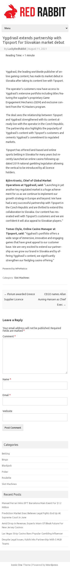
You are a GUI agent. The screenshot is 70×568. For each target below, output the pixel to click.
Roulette (6, 477)
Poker (5, 471)
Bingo (5, 459)
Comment (9, 336)
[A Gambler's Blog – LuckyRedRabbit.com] (35, 18)
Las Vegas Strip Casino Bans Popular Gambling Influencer (32, 533)
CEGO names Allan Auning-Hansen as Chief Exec (52, 299)
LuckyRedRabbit (17, 48)
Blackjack (7, 465)
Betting (6, 453)
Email (7, 395)
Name (7, 379)
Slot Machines (21, 277)
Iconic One (16, 564)
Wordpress (52, 564)
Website (7, 411)
